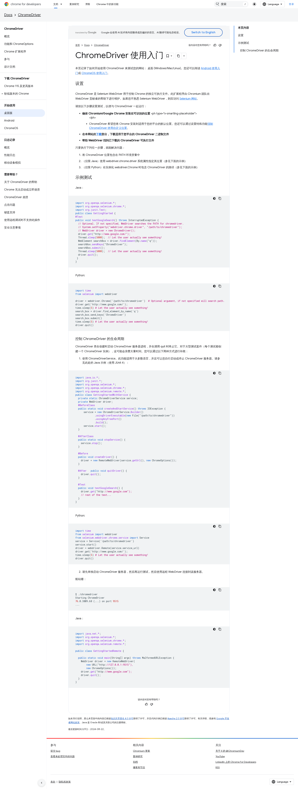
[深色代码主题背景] (214, 198)
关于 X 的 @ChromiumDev (230, 750)
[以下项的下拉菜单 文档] (62, 4)
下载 (99, 134)
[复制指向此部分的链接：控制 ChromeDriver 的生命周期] (127, 339)
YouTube (220, 756)
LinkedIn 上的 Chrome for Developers (236, 761)
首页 (77, 45)
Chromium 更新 (141, 750)
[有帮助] (214, 45)
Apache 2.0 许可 (175, 718)
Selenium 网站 (188, 98)
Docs (8, 15)
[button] (22, 94)
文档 (55, 4)
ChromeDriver (29, 15)
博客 (87, 4)
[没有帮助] (220, 45)
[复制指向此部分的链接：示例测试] (95, 178)
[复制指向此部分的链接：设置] (87, 84)
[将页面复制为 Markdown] (179, 56)
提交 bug (55, 750)
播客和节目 (139, 767)
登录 (291, 4)
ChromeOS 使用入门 (94, 73)
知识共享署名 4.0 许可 (122, 718)
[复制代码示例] (220, 198)
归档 (135, 761)
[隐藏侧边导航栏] (41, 782)
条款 (53, 781)
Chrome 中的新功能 (107, 4)
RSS (218, 767)
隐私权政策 (65, 781)
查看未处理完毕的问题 (63, 756)
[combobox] (231, 4)
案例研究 (74, 4)
